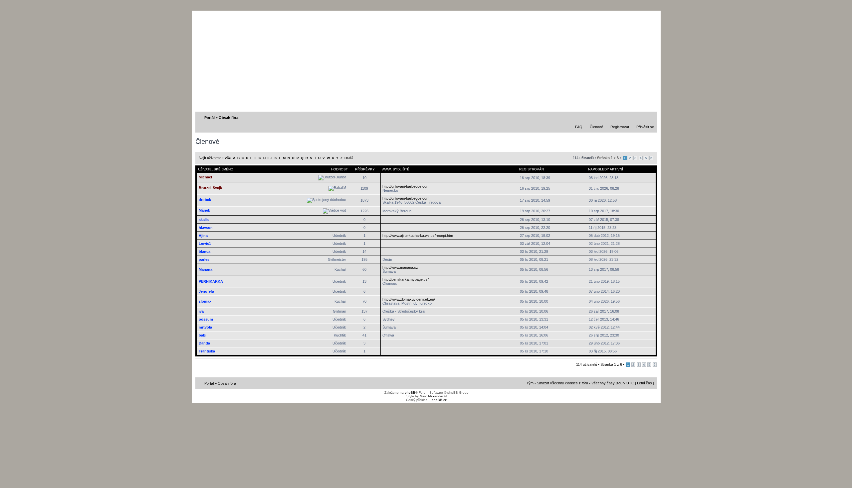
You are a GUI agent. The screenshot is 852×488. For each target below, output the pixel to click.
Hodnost (339, 169)
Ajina (203, 236)
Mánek (204, 210)
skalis (204, 220)
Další (348, 158)
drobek (205, 200)
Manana (205, 269)
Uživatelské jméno (215, 169)
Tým (529, 383)
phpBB (410, 392)
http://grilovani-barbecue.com (405, 186)
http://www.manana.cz (400, 267)
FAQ (578, 127)
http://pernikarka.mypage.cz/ (405, 279)
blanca (204, 251)
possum (206, 319)
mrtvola (205, 327)
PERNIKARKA (211, 281)
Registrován (531, 169)
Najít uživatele (210, 158)
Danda (204, 343)
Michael (205, 177)
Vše (228, 158)
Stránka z (608, 158)
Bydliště (401, 169)
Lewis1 (205, 243)
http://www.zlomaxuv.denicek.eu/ (408, 299)
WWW (386, 169)
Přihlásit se (645, 127)
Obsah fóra (228, 118)
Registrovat (619, 127)
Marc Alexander (431, 396)
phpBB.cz (439, 400)
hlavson (206, 228)
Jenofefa (206, 291)
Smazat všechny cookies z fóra (562, 383)
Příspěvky (365, 169)
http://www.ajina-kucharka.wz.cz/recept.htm (417, 236)
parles (204, 259)
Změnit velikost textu (649, 117)
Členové (596, 127)
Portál (209, 118)
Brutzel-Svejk (210, 188)
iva (201, 311)
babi (202, 335)
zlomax (205, 301)
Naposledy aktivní (605, 169)
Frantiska (207, 351)
